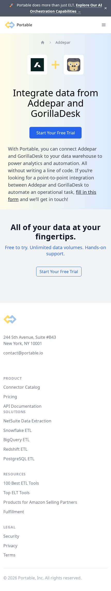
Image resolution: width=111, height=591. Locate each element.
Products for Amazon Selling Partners (40, 502)
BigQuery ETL (16, 439)
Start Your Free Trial (55, 133)
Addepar (63, 42)
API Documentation (22, 406)
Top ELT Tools (16, 493)
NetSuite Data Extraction (27, 421)
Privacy (10, 546)
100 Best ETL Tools (21, 483)
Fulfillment (13, 512)
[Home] (43, 42)
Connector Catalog (21, 387)
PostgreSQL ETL (18, 459)
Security (11, 536)
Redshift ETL (15, 449)
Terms (9, 555)
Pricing (10, 396)
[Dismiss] (105, 8)
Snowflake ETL (17, 430)
